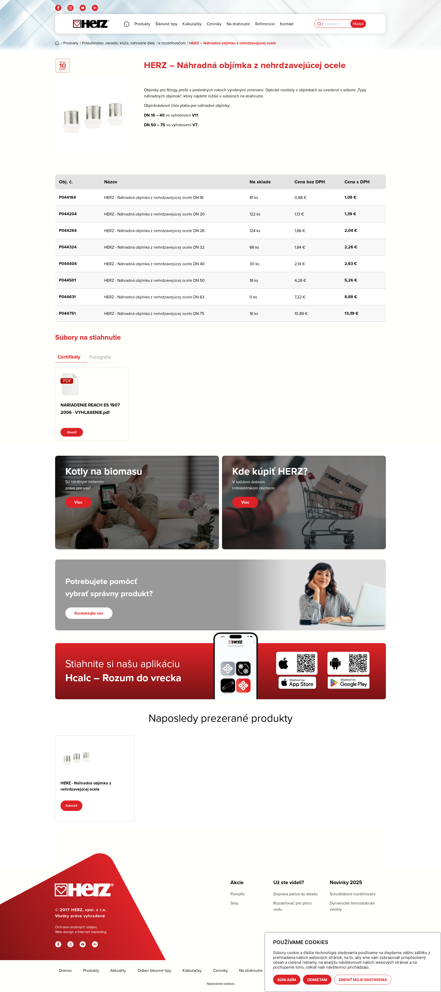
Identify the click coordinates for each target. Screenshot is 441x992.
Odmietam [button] (317, 979)
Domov (65, 970)
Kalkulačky (192, 970)
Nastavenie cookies (221, 983)
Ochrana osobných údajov (75, 927)
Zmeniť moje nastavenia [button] (362, 979)
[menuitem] (126, 24)
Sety (234, 903)
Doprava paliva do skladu (295, 894)
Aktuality (118, 970)
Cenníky (220, 970)
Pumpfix (237, 894)
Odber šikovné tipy (154, 970)
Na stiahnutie (251, 970)
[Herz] (91, 24)
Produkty (91, 970)
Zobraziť (71, 805)
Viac (78, 502)
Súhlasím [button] (286, 979)
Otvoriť (72, 432)
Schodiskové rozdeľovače (353, 894)
